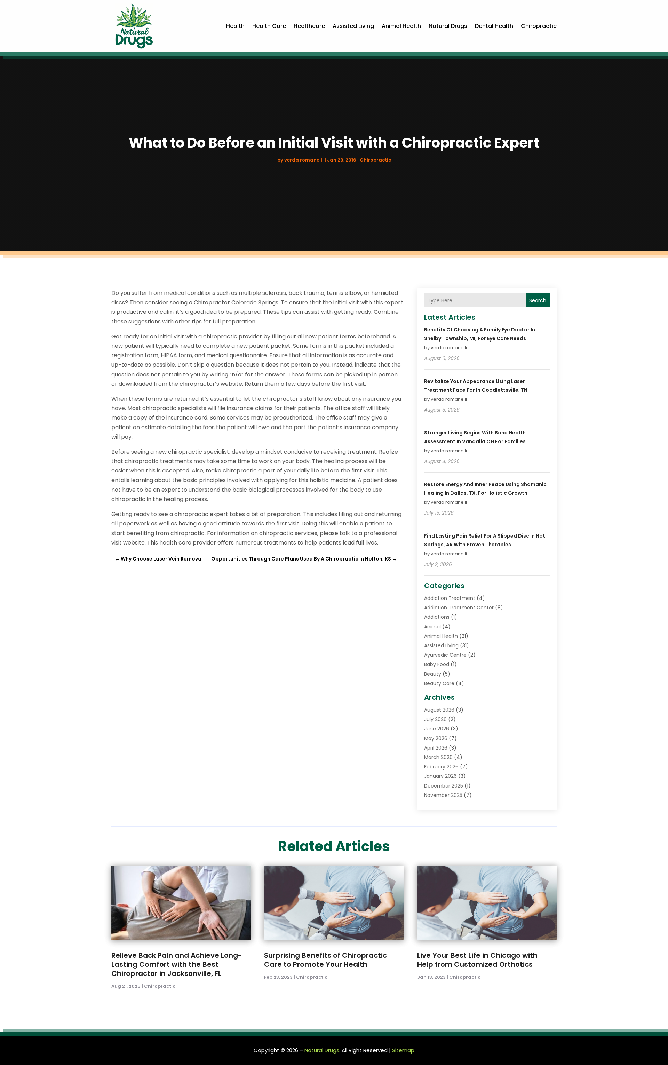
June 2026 (436, 728)
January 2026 (440, 776)
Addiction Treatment (449, 598)
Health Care (269, 26)
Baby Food (436, 664)
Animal (432, 626)
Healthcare (309, 26)
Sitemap (403, 1050)
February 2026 (441, 766)
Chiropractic (539, 26)
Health (235, 26)
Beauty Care (439, 683)
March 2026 (438, 757)
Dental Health (494, 26)
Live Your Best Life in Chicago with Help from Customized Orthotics (477, 959)
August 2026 (439, 709)
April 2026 (435, 747)
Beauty (432, 674)
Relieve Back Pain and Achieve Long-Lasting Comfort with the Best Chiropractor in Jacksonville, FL (176, 964)
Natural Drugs (448, 26)
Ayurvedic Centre (445, 654)
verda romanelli (304, 160)
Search (537, 300)
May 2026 (435, 738)
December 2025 (443, 785)
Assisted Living (353, 26)
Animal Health (401, 26)
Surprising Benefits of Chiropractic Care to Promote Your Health (325, 959)
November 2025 (443, 795)
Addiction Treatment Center (459, 607)
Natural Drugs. (322, 1050)
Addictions (437, 616)
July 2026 (435, 719)
